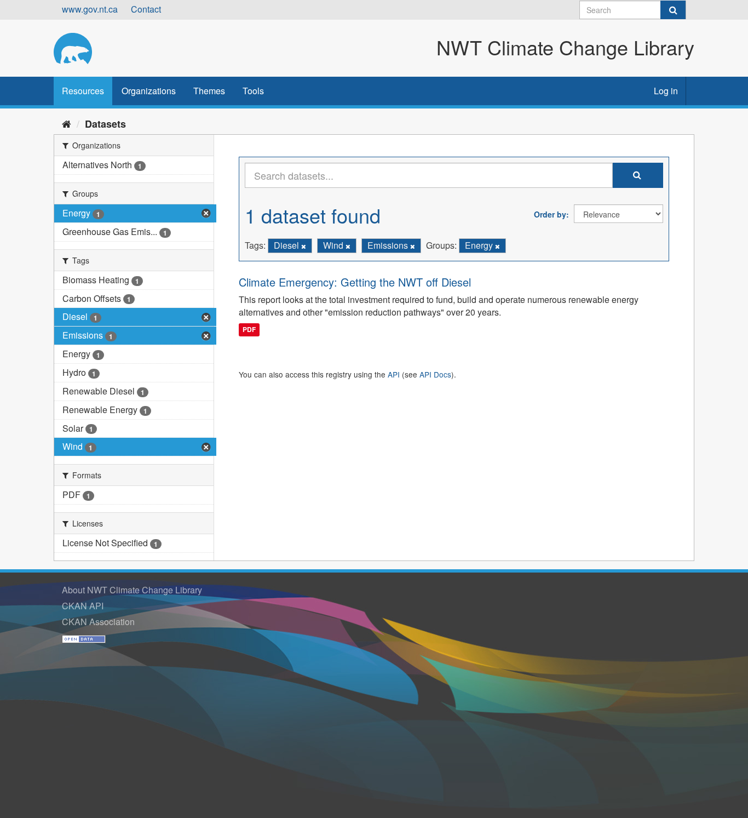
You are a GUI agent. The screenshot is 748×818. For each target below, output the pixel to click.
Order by (550, 214)
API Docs (435, 374)
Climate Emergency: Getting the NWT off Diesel (355, 282)
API (394, 374)
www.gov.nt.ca (90, 9)
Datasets (105, 124)
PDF (249, 329)
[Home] (66, 123)
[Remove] (303, 246)
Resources (83, 90)
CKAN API (82, 605)
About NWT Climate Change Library (132, 590)
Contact (146, 9)
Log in (666, 90)
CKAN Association (98, 621)
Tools (253, 90)
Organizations (149, 90)
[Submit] (673, 10)
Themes (209, 90)
